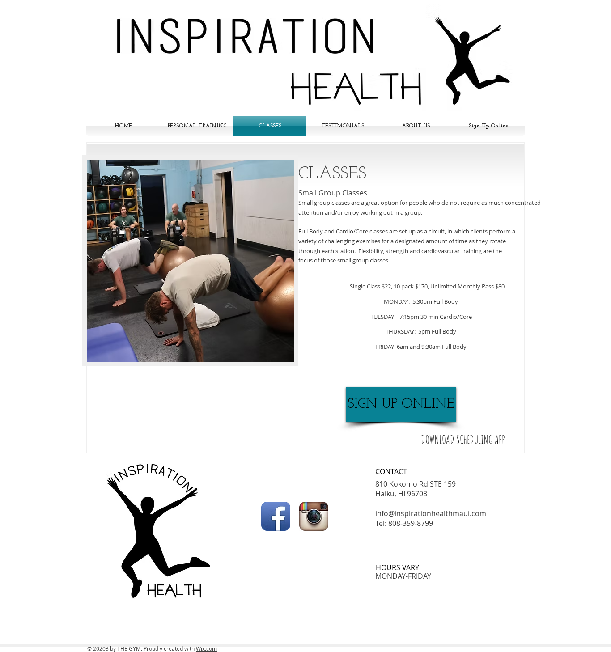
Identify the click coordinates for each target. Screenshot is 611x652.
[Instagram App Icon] (313, 516)
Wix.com (206, 648)
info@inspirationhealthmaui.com (430, 513)
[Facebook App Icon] (275, 516)
